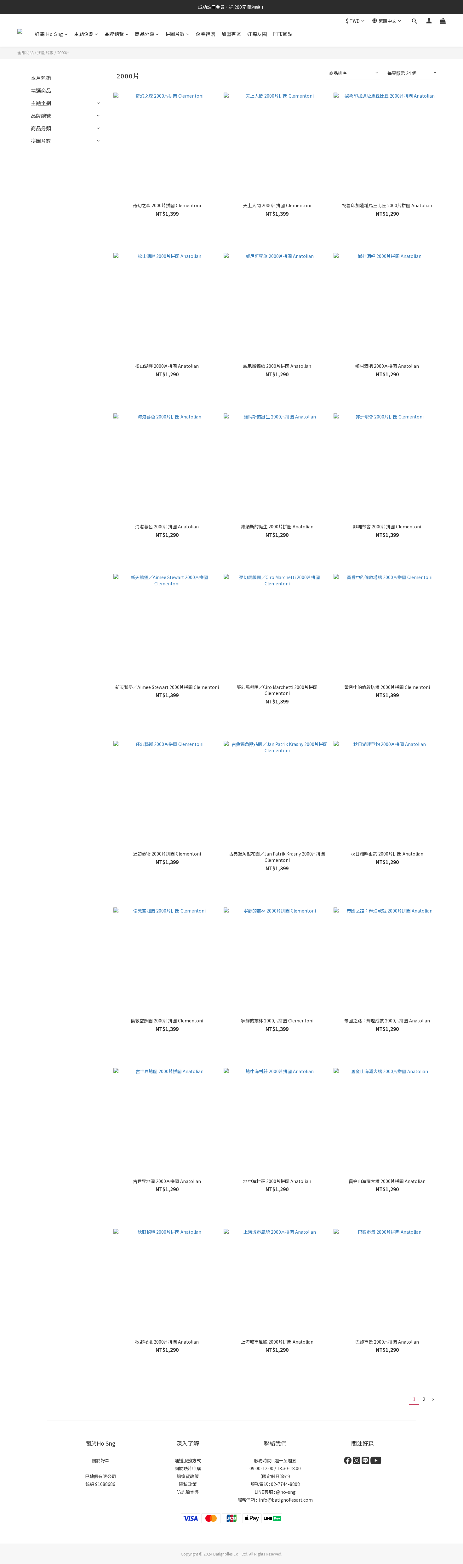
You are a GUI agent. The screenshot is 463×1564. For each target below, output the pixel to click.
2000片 (63, 52)
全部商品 (25, 52)
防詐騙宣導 (188, 1492)
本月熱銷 (41, 78)
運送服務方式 (187, 1460)
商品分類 (144, 34)
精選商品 (41, 90)
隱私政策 (188, 1484)
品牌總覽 (114, 34)
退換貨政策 (188, 1476)
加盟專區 (231, 34)
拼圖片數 (175, 34)
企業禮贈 (205, 34)
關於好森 (100, 1460)
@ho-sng (286, 1492)
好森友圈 (257, 34)
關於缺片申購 (187, 1468)
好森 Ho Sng (49, 34)
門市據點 (283, 34)
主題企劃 (84, 34)
